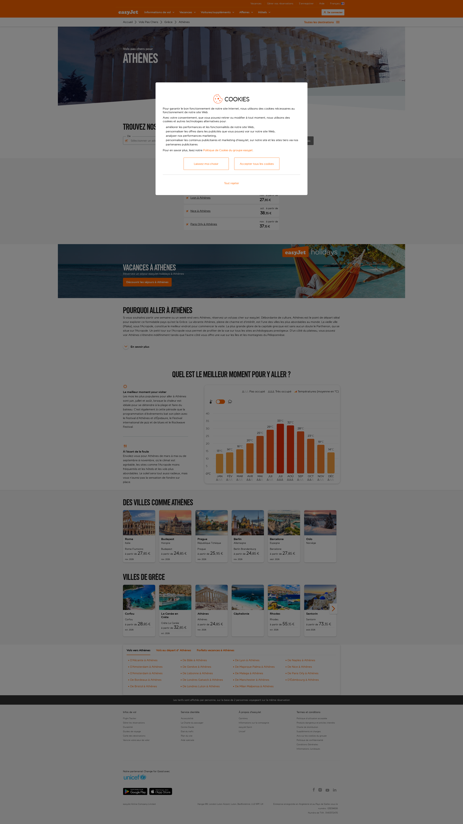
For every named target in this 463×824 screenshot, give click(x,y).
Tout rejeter (231, 183)
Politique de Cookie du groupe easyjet (228, 150)
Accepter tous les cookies (257, 164)
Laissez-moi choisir (206, 164)
